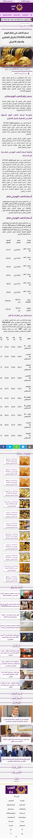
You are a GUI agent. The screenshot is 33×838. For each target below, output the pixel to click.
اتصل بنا (11, 825)
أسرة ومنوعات (11, 817)
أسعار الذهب (16, 698)
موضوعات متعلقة (23, 454)
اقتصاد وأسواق (7, 15)
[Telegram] (23, 447)
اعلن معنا (11, 821)
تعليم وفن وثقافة (10, 813)
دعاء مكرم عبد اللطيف (20, 73)
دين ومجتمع (11, 809)
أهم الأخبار (16, 703)
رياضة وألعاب (22, 809)
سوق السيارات (22, 817)
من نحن (22, 821)
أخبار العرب (25, 15)
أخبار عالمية (17, 15)
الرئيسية (22, 800)
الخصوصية (22, 825)
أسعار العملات (16, 694)
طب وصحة (22, 813)
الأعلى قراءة (16, 767)
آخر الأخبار (16, 646)
